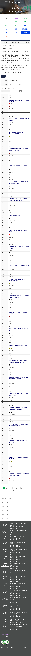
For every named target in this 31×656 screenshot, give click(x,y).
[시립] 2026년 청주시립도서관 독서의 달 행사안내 (18, 166)
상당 (6, 22)
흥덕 (15, 29)
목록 (3, 76)
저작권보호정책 (4, 637)
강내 (6, 32)
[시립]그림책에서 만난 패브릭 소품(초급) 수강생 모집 (18, 441)
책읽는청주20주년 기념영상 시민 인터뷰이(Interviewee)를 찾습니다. (18, 133)
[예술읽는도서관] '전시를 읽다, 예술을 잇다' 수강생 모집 (18, 458)
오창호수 (25, 18)
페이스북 (2, 652)
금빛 (6, 25)
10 (27, 488)
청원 (15, 22)
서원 (6, 29)
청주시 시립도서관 (18, 2)
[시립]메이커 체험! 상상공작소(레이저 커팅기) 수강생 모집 (19, 100)
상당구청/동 (5, 502)
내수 (15, 25)
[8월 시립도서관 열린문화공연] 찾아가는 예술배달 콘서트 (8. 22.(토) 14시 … (18, 361)
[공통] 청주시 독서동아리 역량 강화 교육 (18, 345)
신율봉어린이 (25, 29)
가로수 (25, 32)
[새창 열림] (5, 644)
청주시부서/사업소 (6, 498)
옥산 (15, 32)
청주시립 (15, 18)
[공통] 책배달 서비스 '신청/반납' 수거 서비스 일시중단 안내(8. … (19, 394)
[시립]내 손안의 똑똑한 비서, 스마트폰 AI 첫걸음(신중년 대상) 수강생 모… (18, 408)
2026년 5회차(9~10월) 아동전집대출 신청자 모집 (19, 329)
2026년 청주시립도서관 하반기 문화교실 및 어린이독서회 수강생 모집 (18, 182)
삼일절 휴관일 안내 (14, 81)
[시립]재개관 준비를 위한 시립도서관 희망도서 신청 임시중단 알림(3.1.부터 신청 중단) (16, 84)
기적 (6, 36)
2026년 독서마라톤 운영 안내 (15, 215)
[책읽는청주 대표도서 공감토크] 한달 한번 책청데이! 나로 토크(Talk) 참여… (18, 199)
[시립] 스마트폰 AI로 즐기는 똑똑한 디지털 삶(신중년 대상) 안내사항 (19, 149)
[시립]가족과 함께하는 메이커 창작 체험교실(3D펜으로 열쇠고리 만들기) (18, 377)
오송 (25, 25)
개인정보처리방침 (5, 634)
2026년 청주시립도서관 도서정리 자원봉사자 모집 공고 (19, 119)
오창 (25, 22)
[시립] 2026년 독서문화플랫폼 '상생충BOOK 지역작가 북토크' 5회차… (19, 474)
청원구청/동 (5, 514)
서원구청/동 (5, 506)
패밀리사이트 (5, 518)
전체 (6, 18)
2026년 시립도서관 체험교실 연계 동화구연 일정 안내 (18, 231)
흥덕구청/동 (5, 510)
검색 (21, 91)
